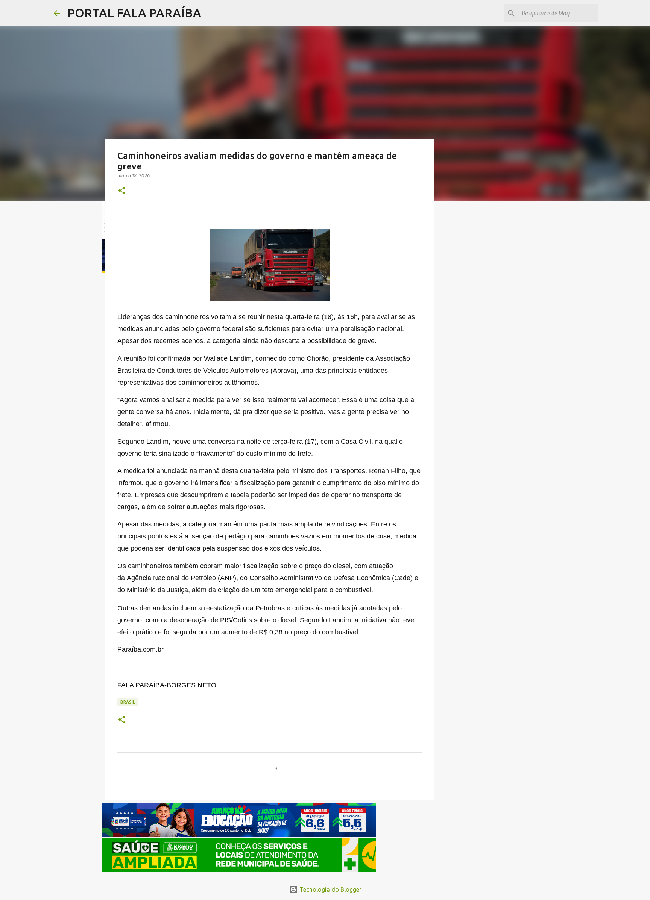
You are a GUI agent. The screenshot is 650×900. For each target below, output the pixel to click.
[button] (121, 191)
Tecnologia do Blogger (329, 889)
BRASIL (127, 702)
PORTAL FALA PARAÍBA (134, 13)
